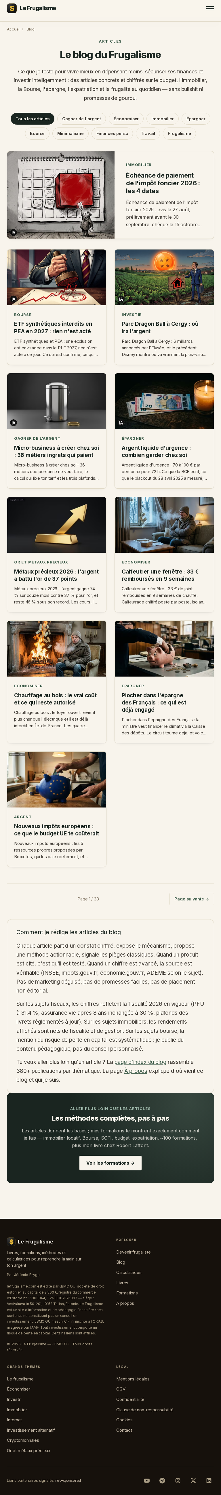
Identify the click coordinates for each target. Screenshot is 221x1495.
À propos (135, 1071)
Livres (122, 1282)
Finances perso (112, 133)
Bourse (37, 133)
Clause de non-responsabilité (145, 1409)
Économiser (126, 118)
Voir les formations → (110, 1163)
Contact (124, 1430)
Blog (120, 1262)
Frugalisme (179, 133)
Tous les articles (32, 118)
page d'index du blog (140, 1062)
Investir (14, 1399)
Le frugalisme (20, 1379)
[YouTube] (147, 1480)
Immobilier (162, 118)
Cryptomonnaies (23, 1440)
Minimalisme (70, 133)
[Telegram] (162, 1480)
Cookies (124, 1419)
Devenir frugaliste (133, 1252)
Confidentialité (130, 1399)
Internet (14, 1419)
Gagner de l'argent (81, 118)
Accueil (13, 29)
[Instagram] (178, 1480)
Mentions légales (133, 1379)
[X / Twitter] (193, 1480)
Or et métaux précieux (28, 1450)
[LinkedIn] (209, 1480)
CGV (120, 1389)
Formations (127, 1293)
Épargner (195, 118)
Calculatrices (129, 1272)
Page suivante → (191, 898)
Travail (148, 133)
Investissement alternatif (31, 1430)
